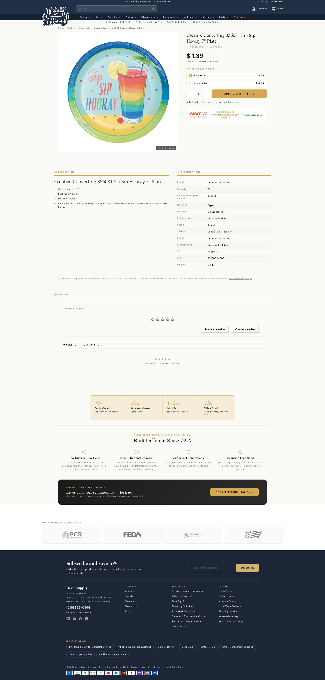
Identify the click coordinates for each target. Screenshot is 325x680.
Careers (129, 601)
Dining (130, 17)
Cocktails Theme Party (78, 28)
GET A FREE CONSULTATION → (234, 492)
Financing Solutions (183, 606)
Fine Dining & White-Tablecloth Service (90, 646)
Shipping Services (229, 611)
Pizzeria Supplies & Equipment (134, 646)
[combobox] (116, 8)
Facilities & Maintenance (112, 654)
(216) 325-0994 (78, 608)
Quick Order (225, 591)
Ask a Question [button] (216, 329)
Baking (84, 17)
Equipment (169, 17)
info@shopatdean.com (79, 612)
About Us (130, 591)
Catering (113, 17)
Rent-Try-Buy (179, 601)
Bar (97, 17)
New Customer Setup (231, 621)
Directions (131, 606)
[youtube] (74, 619)
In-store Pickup (227, 601)
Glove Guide (179, 626)
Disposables (148, 17)
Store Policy (154, 667)
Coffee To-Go (207, 646)
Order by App (226, 596)
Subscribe (247, 568)
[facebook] (80, 619)
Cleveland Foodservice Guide (188, 616)
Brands (129, 596)
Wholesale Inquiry (229, 616)
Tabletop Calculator (183, 596)
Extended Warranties (184, 611)
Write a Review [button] (246, 329)
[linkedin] (68, 619)
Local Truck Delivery (230, 606)
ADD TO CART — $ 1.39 (239, 93)
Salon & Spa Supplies (80, 654)
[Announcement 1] (257, 1)
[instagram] (86, 619)
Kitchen (207, 17)
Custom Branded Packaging (187, 591)
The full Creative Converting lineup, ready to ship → (225, 115)
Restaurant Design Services (187, 621)
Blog (127, 611)
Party (222, 17)
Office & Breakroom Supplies (237, 646)
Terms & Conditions (173, 667)
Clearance (240, 17)
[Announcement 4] (262, 1)
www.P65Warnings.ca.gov (240, 278)
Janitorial (189, 17)
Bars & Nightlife (166, 646)
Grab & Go (187, 646)
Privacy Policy (138, 667)
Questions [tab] (89, 344)
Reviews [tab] (67, 344)
